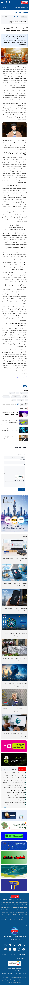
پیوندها (11, 974)
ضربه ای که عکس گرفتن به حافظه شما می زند (16, 795)
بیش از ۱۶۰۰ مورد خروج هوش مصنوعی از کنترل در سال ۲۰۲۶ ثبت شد (10, 430)
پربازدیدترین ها (14, 769)
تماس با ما (25, 971)
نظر (24, 464)
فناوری (13, 400)
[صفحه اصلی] (14, 3)
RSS (8, 974)
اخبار (20, 12)
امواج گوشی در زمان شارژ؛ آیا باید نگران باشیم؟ (16, 792)
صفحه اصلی (25, 12)
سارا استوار (25, 396)
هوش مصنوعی (24, 393)
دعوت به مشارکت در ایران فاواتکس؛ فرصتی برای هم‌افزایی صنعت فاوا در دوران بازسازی (10, 439)
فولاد (17, 393)
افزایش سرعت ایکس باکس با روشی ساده (17, 790)
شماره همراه (22, 460)
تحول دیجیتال (20, 400)
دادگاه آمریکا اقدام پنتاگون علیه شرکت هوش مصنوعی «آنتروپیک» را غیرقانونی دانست (10, 414)
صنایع (16, 12)
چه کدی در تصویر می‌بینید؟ (18, 480)
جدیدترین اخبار (22, 769)
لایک (23, 404)
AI (26, 400)
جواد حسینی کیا (6, 396)
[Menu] (1, 3)
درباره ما (7, 971)
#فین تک (13, 954)
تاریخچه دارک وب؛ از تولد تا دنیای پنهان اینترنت (16, 797)
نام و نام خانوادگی (21, 455)
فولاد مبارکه (12, 393)
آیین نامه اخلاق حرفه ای (16, 971)
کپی (10, 22)
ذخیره (21, 490)
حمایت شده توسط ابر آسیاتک (14, 968)
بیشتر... (26, 926)
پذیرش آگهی (24, 974)
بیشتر (5, 807)
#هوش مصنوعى (20, 958)
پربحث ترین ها (6, 769)
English (4, 974)
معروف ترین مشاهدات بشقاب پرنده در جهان (16, 800)
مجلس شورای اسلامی (16, 396)
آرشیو (3, 971)
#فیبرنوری (4, 954)
